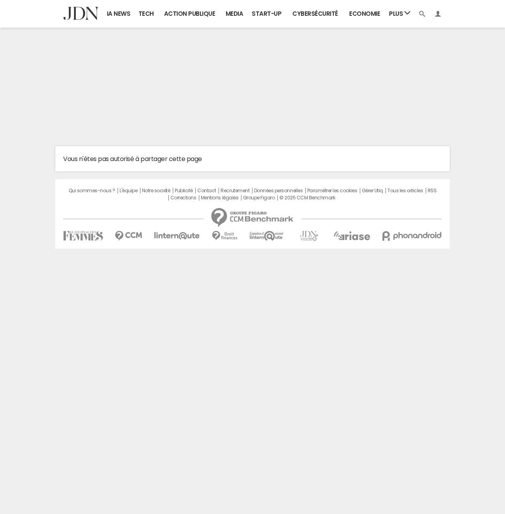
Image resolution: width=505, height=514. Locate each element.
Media (234, 14)
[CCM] (128, 236)
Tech (146, 14)
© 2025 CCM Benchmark (307, 197)
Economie (364, 14)
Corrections (183, 197)
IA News (119, 14)
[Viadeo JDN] (309, 236)
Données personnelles (278, 190)
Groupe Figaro (259, 197)
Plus (396, 14)
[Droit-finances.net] (225, 236)
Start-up (266, 14)
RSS (432, 190)
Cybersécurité (315, 14)
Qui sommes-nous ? (92, 190)
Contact (206, 190)
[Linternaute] (177, 236)
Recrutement (235, 190)
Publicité (184, 190)
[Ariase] (352, 235)
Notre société (156, 190)
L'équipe (128, 190)
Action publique (189, 14)
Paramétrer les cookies (332, 190)
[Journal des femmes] (83, 236)
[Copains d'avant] (267, 236)
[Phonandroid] (412, 236)
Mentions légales (219, 197)
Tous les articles (405, 190)
